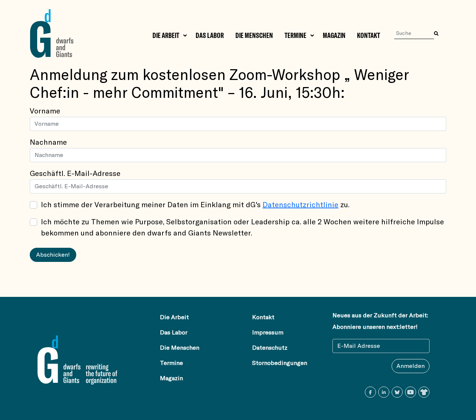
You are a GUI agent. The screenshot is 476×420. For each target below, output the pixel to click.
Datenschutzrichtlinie (300, 205)
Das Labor (210, 35)
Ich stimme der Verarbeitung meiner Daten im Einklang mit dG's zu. (195, 205)
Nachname (48, 142)
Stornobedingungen (279, 363)
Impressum (267, 333)
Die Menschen (254, 35)
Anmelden (410, 366)
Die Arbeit (165, 35)
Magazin (334, 35)
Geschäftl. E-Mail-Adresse (75, 173)
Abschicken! (53, 255)
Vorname (45, 111)
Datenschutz (269, 348)
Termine (295, 35)
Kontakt (368, 35)
